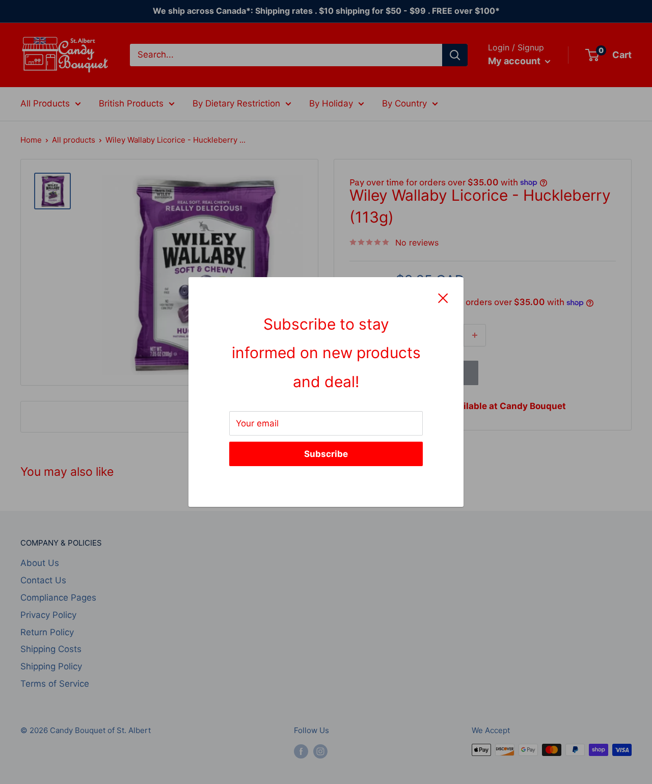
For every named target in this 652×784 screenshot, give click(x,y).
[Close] (443, 297)
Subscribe (326, 454)
